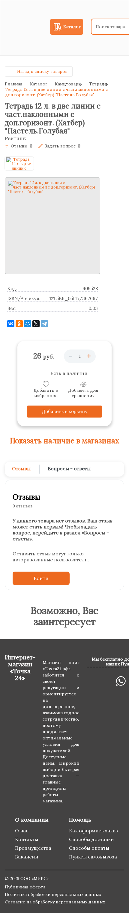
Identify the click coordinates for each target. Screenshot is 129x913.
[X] (36, 323)
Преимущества (33, 848)
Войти (41, 578)
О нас (21, 831)
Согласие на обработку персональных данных (55, 902)
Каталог (38, 84)
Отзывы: (21, 146)
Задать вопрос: (62, 146)
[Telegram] (44, 323)
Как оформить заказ (93, 831)
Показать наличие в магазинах (64, 441)
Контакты (26, 839)
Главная (13, 84)
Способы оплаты (89, 848)
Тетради (98, 84)
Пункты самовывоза (93, 857)
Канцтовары (68, 84)
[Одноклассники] (19, 323)
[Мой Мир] (27, 323)
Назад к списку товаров (42, 71)
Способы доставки (91, 839)
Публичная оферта (25, 887)
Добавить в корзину (64, 411)
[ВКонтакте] (10, 323)
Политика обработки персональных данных (53, 894)
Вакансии (26, 857)
